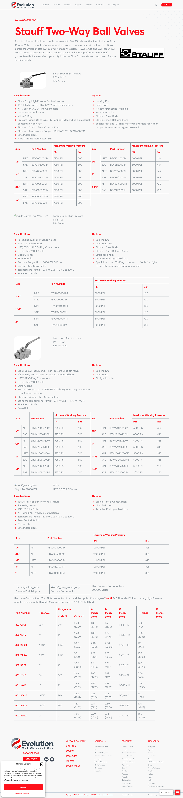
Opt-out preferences (22, 793)
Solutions (45, 5)
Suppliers (78, 5)
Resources (100, 5)
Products (56, 5)
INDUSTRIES (153, 741)
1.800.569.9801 (31, 753)
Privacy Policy (152, 795)
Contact (167, 5)
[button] (41, 764)
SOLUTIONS (100, 741)
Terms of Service (127, 795)
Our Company (113, 5)
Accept (23, 787)
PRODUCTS (127, 741)
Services (89, 5)
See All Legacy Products (26, 20)
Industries (67, 5)
